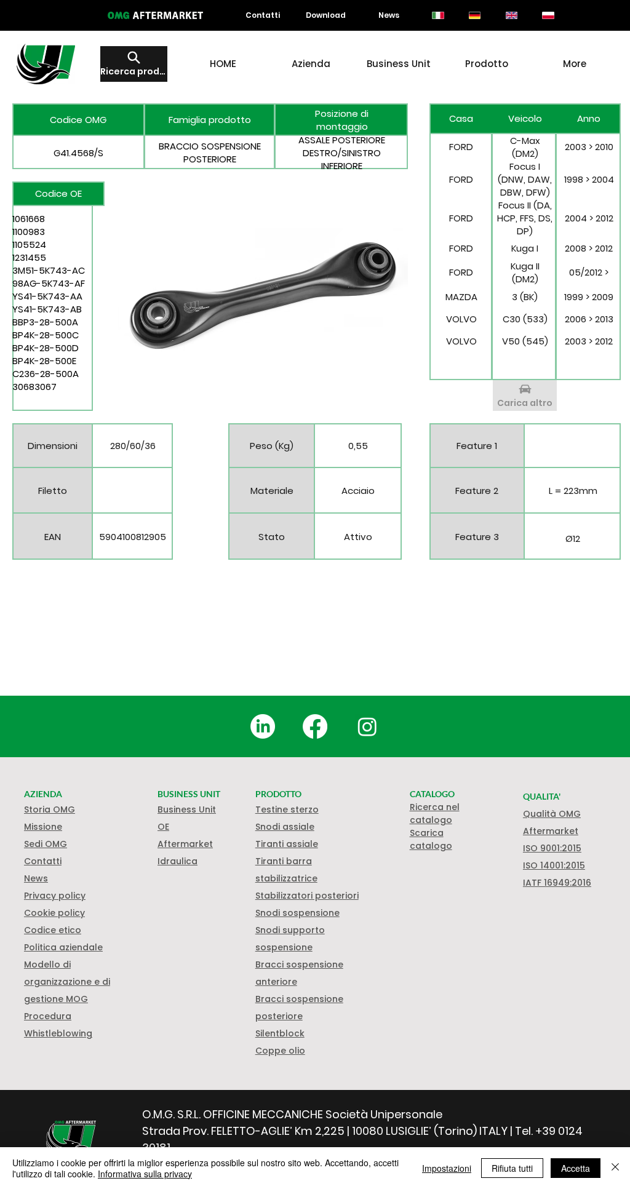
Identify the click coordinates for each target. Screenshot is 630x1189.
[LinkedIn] (262, 726)
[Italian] (438, 15)
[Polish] (548, 15)
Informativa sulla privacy (145, 1173)
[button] (54, 913)
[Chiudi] (615, 1168)
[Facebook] (315, 726)
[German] (474, 15)
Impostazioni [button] (446, 1168)
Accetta (575, 1168)
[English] (511, 15)
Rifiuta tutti (512, 1168)
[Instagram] (367, 726)
